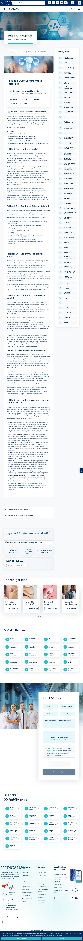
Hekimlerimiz (25, 884)
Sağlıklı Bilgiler (25, 889)
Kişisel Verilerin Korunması (58, 880)
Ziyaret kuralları (42, 887)
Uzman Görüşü (26, 895)
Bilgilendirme (53, 750)
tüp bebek (42, 374)
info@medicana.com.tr (13, 900)
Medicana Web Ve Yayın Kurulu (61, 891)
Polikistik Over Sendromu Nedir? (18, 134)
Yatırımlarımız (42, 878)
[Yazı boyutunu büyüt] (17, 52)
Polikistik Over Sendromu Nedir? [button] (18, 510)
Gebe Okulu (41, 897)
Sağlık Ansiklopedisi (21, 39)
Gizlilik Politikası (58, 887)
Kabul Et (62, 938)
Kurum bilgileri (42, 884)
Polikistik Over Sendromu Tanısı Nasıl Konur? (22, 138)
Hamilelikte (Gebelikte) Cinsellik (29, 603)
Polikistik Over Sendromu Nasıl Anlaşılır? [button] (21, 515)
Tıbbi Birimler (25, 878)
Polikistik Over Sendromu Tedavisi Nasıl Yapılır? (23, 141)
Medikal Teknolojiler (27, 892)
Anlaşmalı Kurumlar (27, 881)
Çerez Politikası (59, 935)
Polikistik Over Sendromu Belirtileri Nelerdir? (22, 136)
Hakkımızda (25, 872)
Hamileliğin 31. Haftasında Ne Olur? (11, 603)
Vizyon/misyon (42, 875)
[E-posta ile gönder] (12, 52)
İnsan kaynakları (42, 872)
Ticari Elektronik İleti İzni (60, 895)
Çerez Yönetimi (58, 898)
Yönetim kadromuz (43, 881)
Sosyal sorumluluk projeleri (43, 890)
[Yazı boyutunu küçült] (21, 52)
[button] (39, 616)
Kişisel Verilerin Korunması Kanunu (57, 748)
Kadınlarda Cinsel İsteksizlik (70, 603)
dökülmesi (25, 230)
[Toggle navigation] (78, 8)
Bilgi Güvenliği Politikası (60, 877)
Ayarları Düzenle (21, 938)
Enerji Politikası (42, 903)
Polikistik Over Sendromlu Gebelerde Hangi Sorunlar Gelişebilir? (28, 143)
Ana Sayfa (10, 39)
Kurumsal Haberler (27, 898)
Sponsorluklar (41, 900)
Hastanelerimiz (26, 875)
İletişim (24, 901)
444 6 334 (9, 895)
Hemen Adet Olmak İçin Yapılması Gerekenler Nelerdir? (49, 603)
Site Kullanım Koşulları (60, 874)
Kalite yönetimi (42, 894)
